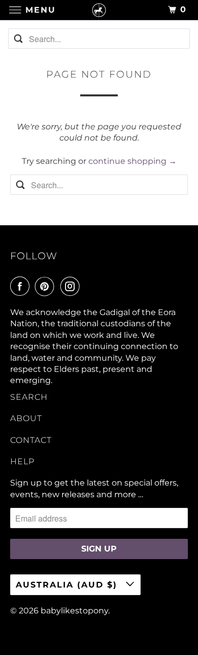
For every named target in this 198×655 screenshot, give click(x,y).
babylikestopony (74, 610)
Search (29, 397)
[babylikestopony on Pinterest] (46, 286)
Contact (31, 440)
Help (22, 461)
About (26, 418)
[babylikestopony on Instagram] (72, 286)
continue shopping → (132, 161)
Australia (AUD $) (68, 585)
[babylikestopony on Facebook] (22, 286)
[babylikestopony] (99, 10)
